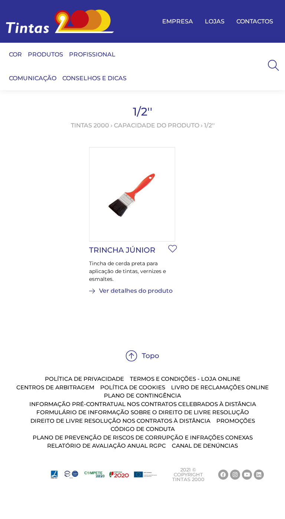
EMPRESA (177, 21)
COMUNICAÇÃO (32, 78)
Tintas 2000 (90, 125)
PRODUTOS (45, 54)
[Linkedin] (259, 475)
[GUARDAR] (172, 248)
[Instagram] (235, 475)
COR (15, 54)
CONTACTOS (254, 21)
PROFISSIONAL (92, 54)
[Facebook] (223, 475)
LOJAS (215, 21)
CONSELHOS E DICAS (94, 78)
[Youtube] (247, 475)
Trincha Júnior (122, 250)
